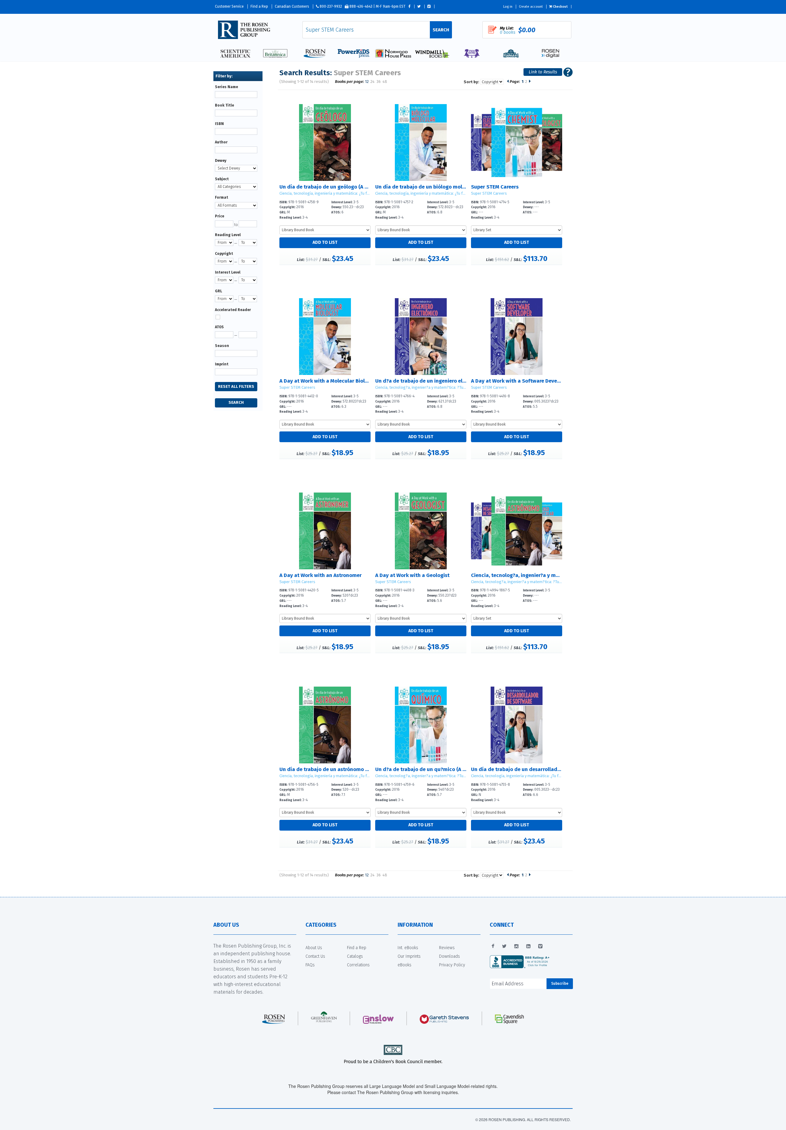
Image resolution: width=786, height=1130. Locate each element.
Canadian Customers (292, 6)
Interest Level (227, 272)
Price (219, 216)
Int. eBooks (408, 947)
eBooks (404, 965)
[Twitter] (504, 946)
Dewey (220, 160)
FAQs (310, 965)
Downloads (449, 956)
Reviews (447, 947)
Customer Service (229, 6)
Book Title (224, 105)
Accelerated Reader (233, 310)
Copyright (224, 253)
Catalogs (355, 956)
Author (221, 142)
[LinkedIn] (528, 946)
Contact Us (315, 956)
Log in (507, 7)
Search (441, 30)
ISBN (219, 124)
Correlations (358, 965)
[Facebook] (493, 946)
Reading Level (228, 235)
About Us (313, 947)
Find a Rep (259, 6)
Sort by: (471, 82)
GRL (218, 291)
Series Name (226, 87)
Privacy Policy (452, 965)
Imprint (221, 364)
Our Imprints (409, 956)
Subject (222, 179)
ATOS (219, 327)
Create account (531, 7)
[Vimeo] (540, 946)
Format (221, 197)
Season (222, 346)
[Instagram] (516, 946)
